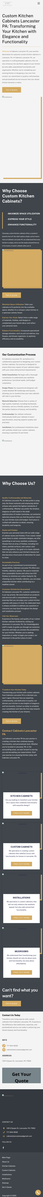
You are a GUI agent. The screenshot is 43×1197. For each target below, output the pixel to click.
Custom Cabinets (8, 1170)
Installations (7, 1175)
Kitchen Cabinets (8, 1166)
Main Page (6, 1157)
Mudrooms (6, 1179)
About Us (5, 1162)
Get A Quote (7, 1187)
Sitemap (5, 1183)
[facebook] (3, 1147)
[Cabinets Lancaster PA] (7, 5)
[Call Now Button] (38, 1192)
